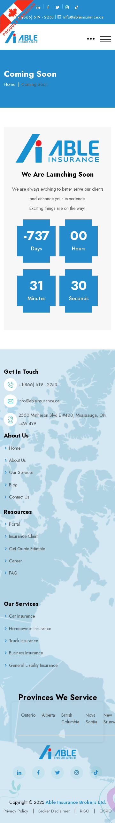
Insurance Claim (24, 536)
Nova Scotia (91, 718)
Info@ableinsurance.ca (83, 17)
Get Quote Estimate (27, 548)
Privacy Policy (16, 811)
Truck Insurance (23, 640)
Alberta (48, 715)
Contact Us (19, 497)
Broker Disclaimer (54, 811)
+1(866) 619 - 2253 (36, 17)
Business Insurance (26, 653)
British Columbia (70, 718)
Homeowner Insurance (30, 628)
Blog (13, 485)
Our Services (21, 472)
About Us (17, 460)
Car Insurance (22, 616)
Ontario (28, 715)
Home (9, 84)
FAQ (13, 573)
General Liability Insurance (33, 665)
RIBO (85, 811)
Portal (14, 524)
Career (15, 561)
